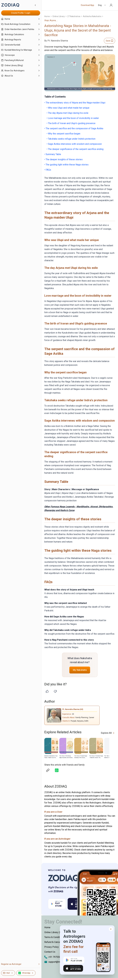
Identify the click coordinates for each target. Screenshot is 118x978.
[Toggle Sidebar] (41, 489)
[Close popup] (111, 929)
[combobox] (102, 5)
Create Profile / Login (20, 13)
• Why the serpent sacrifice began (63, 133)
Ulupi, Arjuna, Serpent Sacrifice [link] (51, 20)
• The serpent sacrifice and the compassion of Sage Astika (73, 128)
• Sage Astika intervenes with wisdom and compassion (74, 144)
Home (47, 16)
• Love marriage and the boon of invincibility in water (73, 118)
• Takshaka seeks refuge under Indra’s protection (71, 138)
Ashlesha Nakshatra (92, 16)
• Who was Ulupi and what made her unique (68, 107)
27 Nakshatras (73, 16)
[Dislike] (55, 691)
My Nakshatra (80, 670)
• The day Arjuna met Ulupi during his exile (67, 113)
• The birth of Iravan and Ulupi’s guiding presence (71, 123)
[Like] (47, 691)
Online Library (58, 16)
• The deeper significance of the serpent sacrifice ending (75, 149)
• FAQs (47, 169)
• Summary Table (52, 154)
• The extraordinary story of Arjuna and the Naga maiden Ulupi (74, 102)
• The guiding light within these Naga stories (66, 164)
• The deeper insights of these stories (63, 159)
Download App (87, 5)
